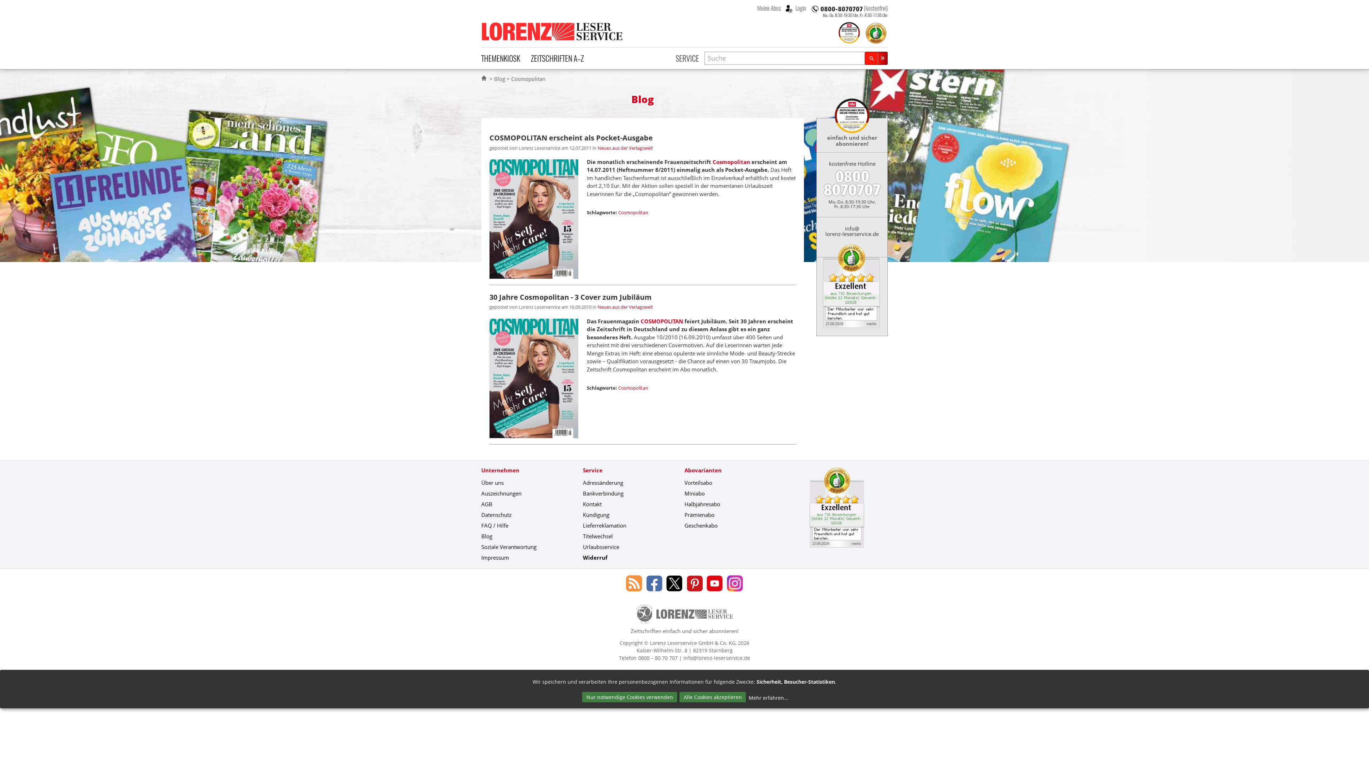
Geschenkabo (701, 525)
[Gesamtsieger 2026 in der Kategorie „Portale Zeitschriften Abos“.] (849, 33)
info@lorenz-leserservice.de (852, 231)
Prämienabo (699, 514)
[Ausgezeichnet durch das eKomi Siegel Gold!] (876, 33)
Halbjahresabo (702, 504)
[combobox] (784, 58)
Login (800, 8)
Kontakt (592, 504)
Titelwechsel (598, 536)
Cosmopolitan (731, 161)
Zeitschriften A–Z (557, 58)
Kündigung (596, 514)
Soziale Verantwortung (509, 546)
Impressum (495, 557)
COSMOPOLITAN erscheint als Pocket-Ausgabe (571, 138)
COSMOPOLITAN (662, 321)
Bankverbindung (603, 493)
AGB (486, 504)
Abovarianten (703, 470)
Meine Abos (769, 8)
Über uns (492, 482)
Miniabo (694, 493)
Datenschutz (496, 514)
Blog (499, 78)
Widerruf (595, 557)
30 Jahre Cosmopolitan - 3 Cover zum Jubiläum (570, 297)
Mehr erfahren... (768, 697)
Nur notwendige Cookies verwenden (629, 697)
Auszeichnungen (501, 493)
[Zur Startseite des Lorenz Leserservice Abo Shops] (552, 31)
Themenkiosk (500, 58)
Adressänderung (603, 482)
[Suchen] (876, 58)
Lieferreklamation (604, 525)
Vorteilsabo (698, 482)
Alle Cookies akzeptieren (713, 697)
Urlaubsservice (601, 546)
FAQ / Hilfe (494, 525)
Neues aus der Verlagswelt (625, 148)
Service (687, 58)
